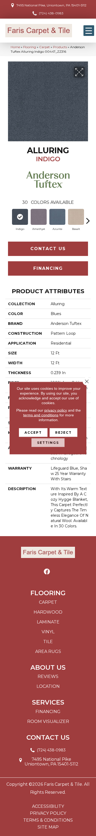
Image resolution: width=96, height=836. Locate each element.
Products (60, 47)
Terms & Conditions (48, 820)
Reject (63, 432)
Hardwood (48, 612)
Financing (48, 268)
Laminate (48, 621)
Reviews (48, 676)
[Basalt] (76, 217)
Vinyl (48, 631)
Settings (48, 443)
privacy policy (55, 410)
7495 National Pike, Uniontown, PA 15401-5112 (51, 5)
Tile (48, 641)
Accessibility (48, 806)
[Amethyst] (38, 217)
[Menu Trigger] (88, 30)
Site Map (48, 827)
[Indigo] (20, 217)
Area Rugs (48, 651)
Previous (8, 218)
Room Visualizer (48, 721)
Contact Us (48, 248)
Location (48, 686)
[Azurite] (57, 217)
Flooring (29, 47)
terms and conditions (40, 415)
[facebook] (47, 572)
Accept (33, 432)
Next (88, 218)
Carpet (44, 47)
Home (15, 47)
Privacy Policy (48, 813)
